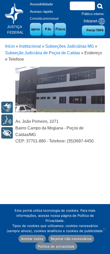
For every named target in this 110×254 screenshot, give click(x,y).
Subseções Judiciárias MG (69, 46)
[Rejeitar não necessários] (103, 229)
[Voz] (7, 120)
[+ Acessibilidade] (7, 133)
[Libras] (7, 107)
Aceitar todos (32, 239)
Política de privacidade (56, 246)
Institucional (30, 46)
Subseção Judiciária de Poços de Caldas (42, 53)
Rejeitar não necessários (71, 239)
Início (10, 46)
